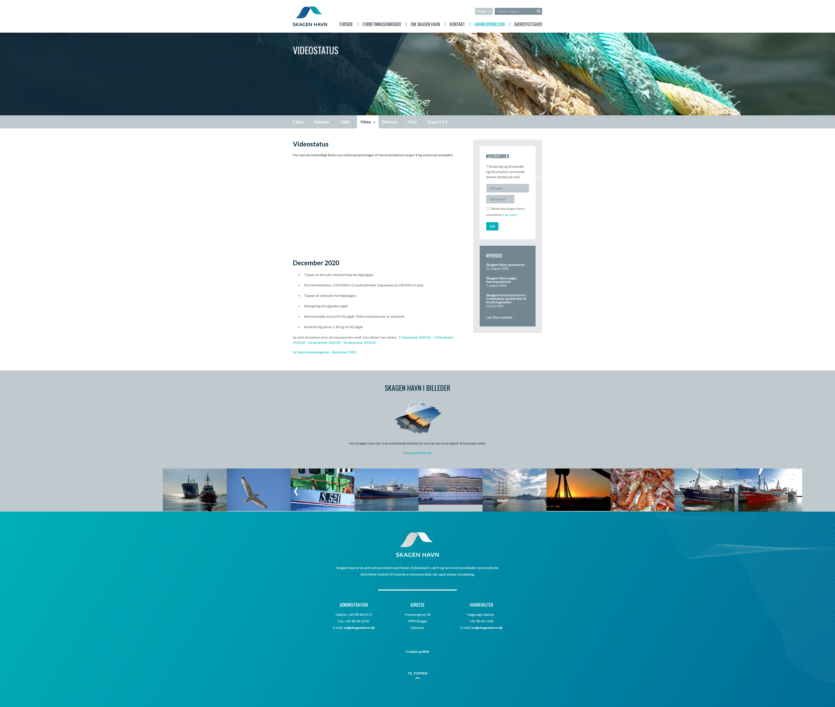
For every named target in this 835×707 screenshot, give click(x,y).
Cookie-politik (417, 651)
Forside (346, 24)
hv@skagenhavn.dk (487, 627)
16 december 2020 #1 (324, 342)
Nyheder (322, 121)
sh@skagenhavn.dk (359, 627)
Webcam (389, 121)
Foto (412, 121)
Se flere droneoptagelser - (312, 352)
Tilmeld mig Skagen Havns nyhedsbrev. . (505, 212)
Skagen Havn (310, 16)
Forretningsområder (382, 24)
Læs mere (509, 215)
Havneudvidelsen (490, 24)
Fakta (298, 121)
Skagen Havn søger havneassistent (501, 280)
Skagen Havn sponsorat (505, 264)
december (339, 352)
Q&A (345, 121)
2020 (351, 352)
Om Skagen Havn (425, 24)
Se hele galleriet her (417, 453)
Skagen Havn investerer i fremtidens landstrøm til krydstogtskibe (506, 298)
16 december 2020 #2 (359, 342)
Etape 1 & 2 (437, 121)
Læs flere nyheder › (500, 317)
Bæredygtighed (528, 24)
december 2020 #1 (416, 337)
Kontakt (457, 24)
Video (365, 121)
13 (400, 337)
